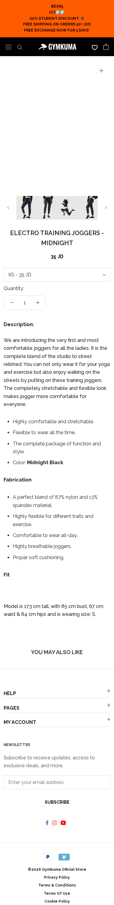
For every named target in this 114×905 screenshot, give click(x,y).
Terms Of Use (57, 893)
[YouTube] (64, 822)
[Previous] (8, 207)
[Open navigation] (8, 46)
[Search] (19, 46)
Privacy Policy (57, 877)
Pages (11, 708)
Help (10, 693)
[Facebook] (47, 822)
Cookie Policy (57, 901)
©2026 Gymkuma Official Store (57, 869)
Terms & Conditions (57, 885)
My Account (20, 722)
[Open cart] (106, 47)
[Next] (106, 207)
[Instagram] (55, 822)
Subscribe (57, 802)
